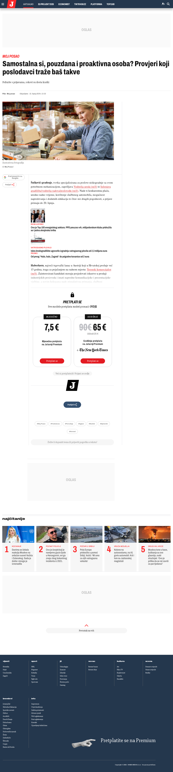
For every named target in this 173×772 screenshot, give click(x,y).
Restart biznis (93, 667)
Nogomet (34, 670)
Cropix (5, 744)
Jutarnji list (6, 704)
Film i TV (120, 670)
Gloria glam (7, 728)
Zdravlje (63, 673)
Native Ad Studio (8, 747)
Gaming (62, 685)
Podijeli (8, 185)
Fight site (34, 679)
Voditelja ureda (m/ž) (85, 186)
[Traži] (168, 4)
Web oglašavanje (37, 716)
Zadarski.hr (7, 738)
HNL (33, 667)
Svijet (5, 670)
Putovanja (63, 679)
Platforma (96, 4)
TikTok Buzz (80, 4)
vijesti (6, 661)
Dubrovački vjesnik (9, 732)
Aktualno (28, 4)
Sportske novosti (8, 710)
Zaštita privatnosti (37, 710)
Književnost (121, 673)
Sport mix (34, 682)
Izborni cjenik (36, 713)
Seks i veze (63, 676)
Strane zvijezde (150, 670)
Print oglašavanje (37, 719)
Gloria (5, 725)
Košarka (34, 673)
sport (34, 661)
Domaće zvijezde (151, 667)
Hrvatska (6, 667)
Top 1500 (110, 4)
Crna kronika (7, 673)
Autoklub (6, 716)
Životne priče (64, 682)
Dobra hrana (7, 722)
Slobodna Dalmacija (9, 707)
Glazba (119, 676)
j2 (61, 661)
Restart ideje (92, 670)
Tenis (33, 676)
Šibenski (6, 741)
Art (118, 667)
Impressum (35, 704)
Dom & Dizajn (7, 719)
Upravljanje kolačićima (39, 725)
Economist (64, 4)
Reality (147, 673)
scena (148, 661)
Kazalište (120, 679)
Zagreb (5, 676)
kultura (121, 661)
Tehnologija (64, 667)
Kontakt (34, 722)
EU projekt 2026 (46, 4)
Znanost (63, 670)
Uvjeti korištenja (37, 707)
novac (91, 661)
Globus (5, 713)
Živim (5, 735)
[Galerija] (58, 131)
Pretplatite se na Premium (128, 740)
